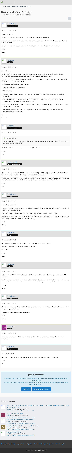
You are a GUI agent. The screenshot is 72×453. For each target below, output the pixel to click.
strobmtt (9, 415)
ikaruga (8, 421)
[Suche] (60, 2)
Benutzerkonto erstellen (41, 389)
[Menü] (69, 2)
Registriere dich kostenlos (45, 379)
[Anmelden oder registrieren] (65, 2)
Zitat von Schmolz (11, 138)
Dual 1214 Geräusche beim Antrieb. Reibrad (20, 420)
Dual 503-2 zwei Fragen (14, 432)
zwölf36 (9, 434)
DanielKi (9, 428)
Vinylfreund (6, 15)
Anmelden (26, 389)
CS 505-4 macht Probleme (15, 413)
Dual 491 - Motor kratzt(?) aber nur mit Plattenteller (23, 426)
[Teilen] (69, 18)
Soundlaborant (10, 409)
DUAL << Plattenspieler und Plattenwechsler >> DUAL (20, 411)
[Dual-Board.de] (8, 2)
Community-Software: (36, 450)
